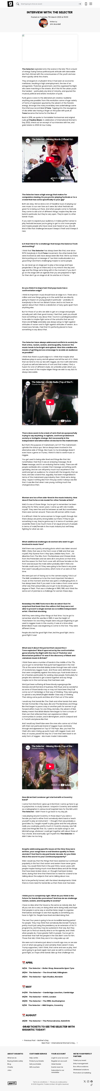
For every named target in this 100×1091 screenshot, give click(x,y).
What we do (12, 1058)
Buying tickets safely (15, 1061)
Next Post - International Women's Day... (59, 1043)
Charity (10, 1067)
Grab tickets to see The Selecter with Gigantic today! (48, 1028)
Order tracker (56, 1064)
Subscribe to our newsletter (57, 1071)
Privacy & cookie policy (58, 1082)
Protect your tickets (36, 1061)
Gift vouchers (34, 1067)
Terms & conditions (40, 1082)
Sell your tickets (35, 1064)
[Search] (80, 4)
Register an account (59, 1061)
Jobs (9, 1070)
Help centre (33, 1058)
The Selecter (28, 69)
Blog (9, 1064)
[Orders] (86, 3)
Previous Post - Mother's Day (36, 1040)
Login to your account (59, 1058)
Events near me (57, 1067)
